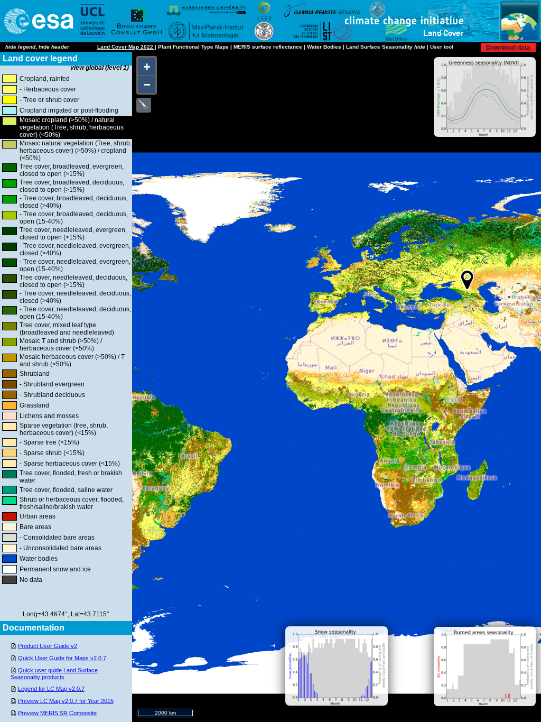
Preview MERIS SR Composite (57, 713)
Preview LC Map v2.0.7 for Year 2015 (66, 701)
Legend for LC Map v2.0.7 (51, 689)
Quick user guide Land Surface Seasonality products (54, 673)
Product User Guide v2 (47, 646)
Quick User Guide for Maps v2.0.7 (62, 658)
